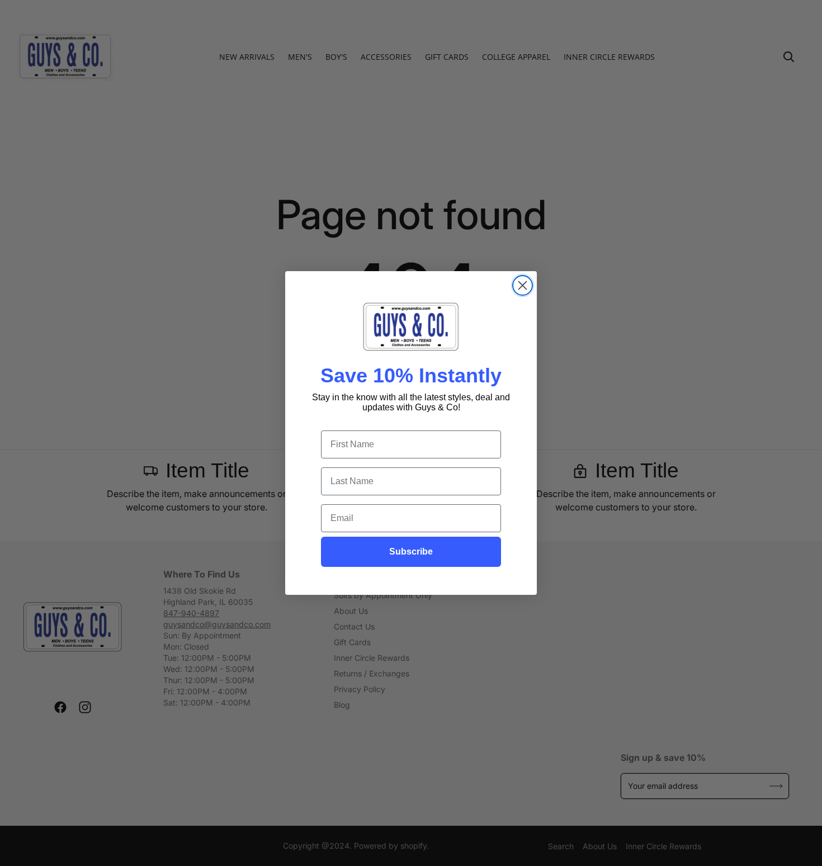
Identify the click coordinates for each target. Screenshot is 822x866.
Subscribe (411, 551)
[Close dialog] (522, 285)
